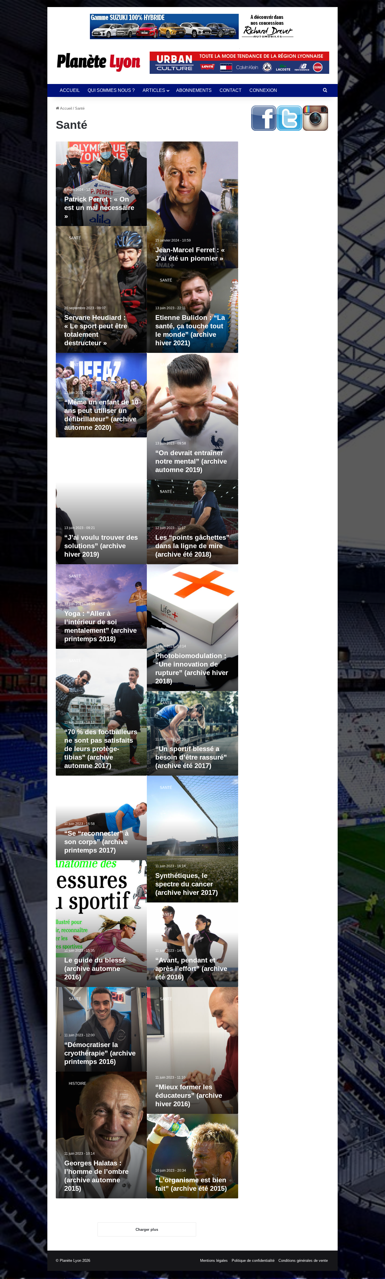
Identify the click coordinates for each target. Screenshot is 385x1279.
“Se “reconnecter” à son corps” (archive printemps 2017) (96, 841)
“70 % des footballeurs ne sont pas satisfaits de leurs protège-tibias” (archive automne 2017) (100, 748)
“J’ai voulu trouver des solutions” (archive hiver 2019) (101, 546)
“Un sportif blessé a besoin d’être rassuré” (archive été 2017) (191, 757)
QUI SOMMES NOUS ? (111, 90)
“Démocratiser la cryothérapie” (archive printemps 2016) (100, 1053)
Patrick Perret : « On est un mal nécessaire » (99, 207)
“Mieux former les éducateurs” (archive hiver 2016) (188, 1095)
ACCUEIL (70, 90)
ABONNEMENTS (194, 90)
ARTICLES (154, 90)
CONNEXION (263, 90)
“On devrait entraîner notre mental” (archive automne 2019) (191, 461)
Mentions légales (214, 1260)
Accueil (65, 108)
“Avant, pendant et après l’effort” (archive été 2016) (191, 968)
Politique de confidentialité (253, 1260)
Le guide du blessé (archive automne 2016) (95, 968)
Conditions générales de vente (303, 1260)
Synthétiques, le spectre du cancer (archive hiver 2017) (186, 884)
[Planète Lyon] (98, 62)
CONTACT (231, 90)
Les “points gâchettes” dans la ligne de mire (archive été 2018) (192, 546)
